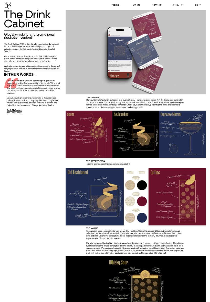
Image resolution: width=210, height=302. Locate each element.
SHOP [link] (197, 5)
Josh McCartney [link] (14, 110)
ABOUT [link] (115, 5)
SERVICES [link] (157, 5)
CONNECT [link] (177, 5)
